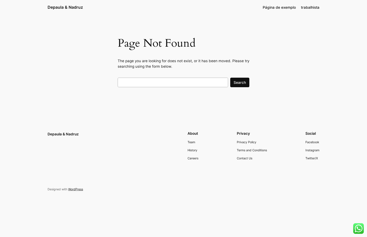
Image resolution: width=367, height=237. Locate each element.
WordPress (75, 189)
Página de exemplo (279, 7)
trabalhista (310, 7)
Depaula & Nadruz (65, 7)
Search (240, 82)
